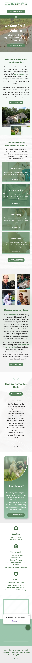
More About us (16, 102)
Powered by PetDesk (10, 652)
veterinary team (12, 315)
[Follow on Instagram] (17, 658)
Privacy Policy (25, 652)
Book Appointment (16, 45)
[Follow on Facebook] (14, 658)
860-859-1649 (18, 555)
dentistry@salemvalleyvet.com (16, 567)
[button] (28, 627)
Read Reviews (16, 394)
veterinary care (19, 74)
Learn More (15, 179)
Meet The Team (15, 364)
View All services (16, 260)
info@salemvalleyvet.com (16, 562)
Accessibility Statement (16, 655)
